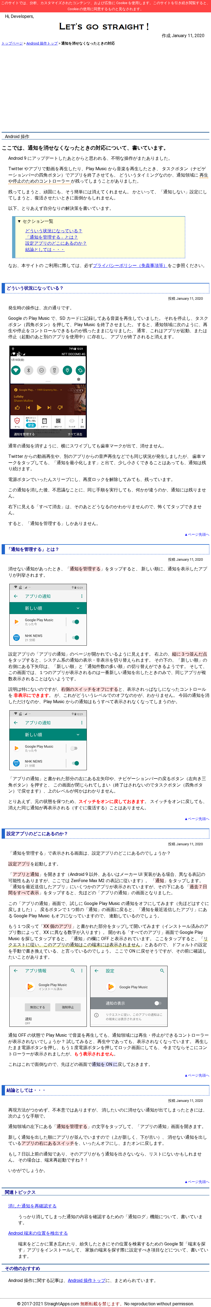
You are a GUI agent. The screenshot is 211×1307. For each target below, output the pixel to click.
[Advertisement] (105, 89)
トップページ (12, 43)
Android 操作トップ (42, 43)
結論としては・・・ (45, 249)
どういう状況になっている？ (53, 230)
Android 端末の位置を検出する (38, 1233)
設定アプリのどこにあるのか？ (56, 243)
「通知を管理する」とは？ (51, 237)
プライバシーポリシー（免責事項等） (130, 265)
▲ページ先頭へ (196, 534)
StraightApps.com (61, 1303)
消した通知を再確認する (32, 1206)
